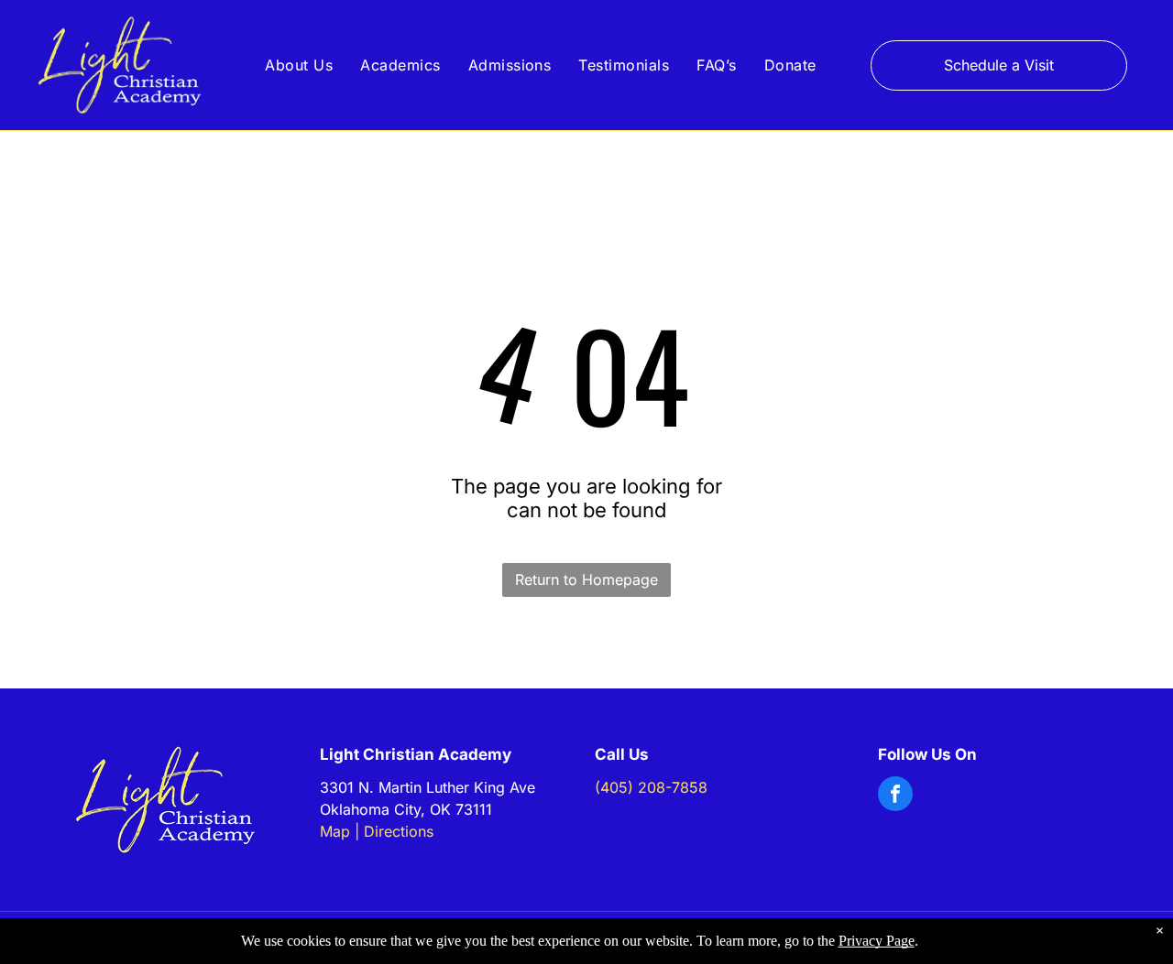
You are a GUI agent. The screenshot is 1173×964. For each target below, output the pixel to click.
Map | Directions (376, 831)
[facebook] (895, 796)
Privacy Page (877, 940)
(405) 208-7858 (651, 787)
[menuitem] (298, 65)
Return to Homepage (586, 579)
